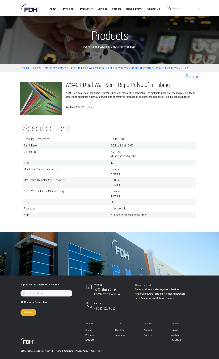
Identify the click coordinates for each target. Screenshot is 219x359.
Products (85, 8)
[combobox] (183, 8)
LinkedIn (175, 330)
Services (102, 8)
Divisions (68, 8)
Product (25, 67)
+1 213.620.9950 (105, 308)
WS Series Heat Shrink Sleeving (105, 67)
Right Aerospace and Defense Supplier (154, 298)
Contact (148, 330)
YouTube (175, 335)
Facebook (176, 340)
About (53, 8)
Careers (116, 8)
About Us (119, 330)
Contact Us (153, 8)
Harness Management (55, 67)
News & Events (134, 8)
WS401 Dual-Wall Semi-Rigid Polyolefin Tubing (148, 67)
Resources (120, 335)
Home (88, 330)
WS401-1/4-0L (181, 67)
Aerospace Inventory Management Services (157, 289)
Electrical (36, 67)
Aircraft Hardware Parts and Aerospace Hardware (160, 293)
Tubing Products (77, 67)
